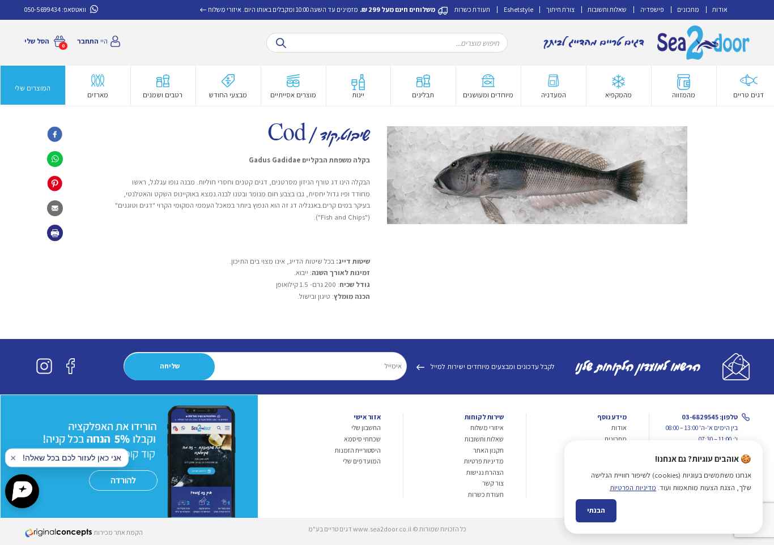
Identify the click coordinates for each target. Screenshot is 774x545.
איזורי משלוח (224, 9)
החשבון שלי (366, 427)
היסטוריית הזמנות (358, 450)
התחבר (88, 41)
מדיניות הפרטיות (633, 487)
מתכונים (688, 9)
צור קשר (493, 483)
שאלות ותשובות (607, 9)
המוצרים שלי (32, 88)
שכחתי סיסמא (362, 439)
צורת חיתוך (560, 9)
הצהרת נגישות (485, 472)
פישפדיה (652, 9)
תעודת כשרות (472, 9)
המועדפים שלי (362, 461)
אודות (720, 9)
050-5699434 (42, 9)
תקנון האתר (488, 450)
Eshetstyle (518, 9)
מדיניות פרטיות (484, 461)
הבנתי (596, 510)
